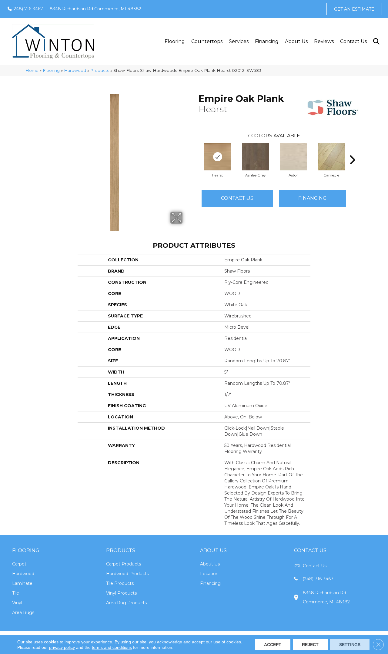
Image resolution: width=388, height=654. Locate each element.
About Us (296, 41)
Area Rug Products (126, 602)
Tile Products (120, 583)
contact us (314, 565)
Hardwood (75, 70)
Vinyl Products (121, 593)
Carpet (19, 564)
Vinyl (17, 602)
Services (239, 41)
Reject (310, 644)
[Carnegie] (331, 157)
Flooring (175, 41)
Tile (15, 593)
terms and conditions (112, 647)
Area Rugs (23, 612)
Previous (195, 151)
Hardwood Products (127, 573)
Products (99, 70)
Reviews (324, 41)
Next (352, 151)
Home (31, 70)
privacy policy (62, 647)
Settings (349, 644)
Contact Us (353, 41)
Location (209, 573)
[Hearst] (217, 157)
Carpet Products (123, 564)
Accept (272, 644)
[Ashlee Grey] (255, 157)
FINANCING (312, 198)
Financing (267, 41)
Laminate (22, 583)
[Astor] (293, 157)
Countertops (206, 41)
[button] (376, 41)
